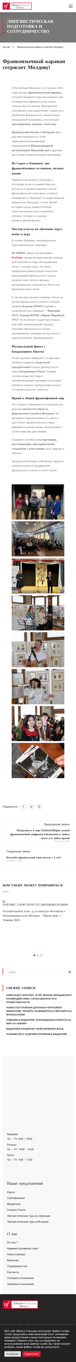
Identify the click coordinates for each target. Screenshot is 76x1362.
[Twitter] (31, 806)
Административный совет (23, 1248)
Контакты (13, 1272)
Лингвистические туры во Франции (28, 1215)
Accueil (6, 47)
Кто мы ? (12, 1242)
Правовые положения (20, 1284)
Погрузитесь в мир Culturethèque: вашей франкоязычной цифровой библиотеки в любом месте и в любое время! (40, 834)
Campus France (16, 1209)
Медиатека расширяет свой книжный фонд (34, 1028)
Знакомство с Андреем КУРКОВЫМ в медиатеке (36, 1034)
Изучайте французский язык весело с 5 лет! (33, 857)
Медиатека (14, 1204)
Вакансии (13, 1260)
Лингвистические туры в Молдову (28, 1221)
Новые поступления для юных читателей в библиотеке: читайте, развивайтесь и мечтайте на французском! (39, 1011)
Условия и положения (20, 1278)
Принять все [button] (31, 1354)
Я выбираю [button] (13, 1354)
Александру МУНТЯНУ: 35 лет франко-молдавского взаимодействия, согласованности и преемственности (39, 999)
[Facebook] (23, 806)
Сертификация (16, 1198)
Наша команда (16, 1254)
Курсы (11, 1192)
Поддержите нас (17, 1266)
